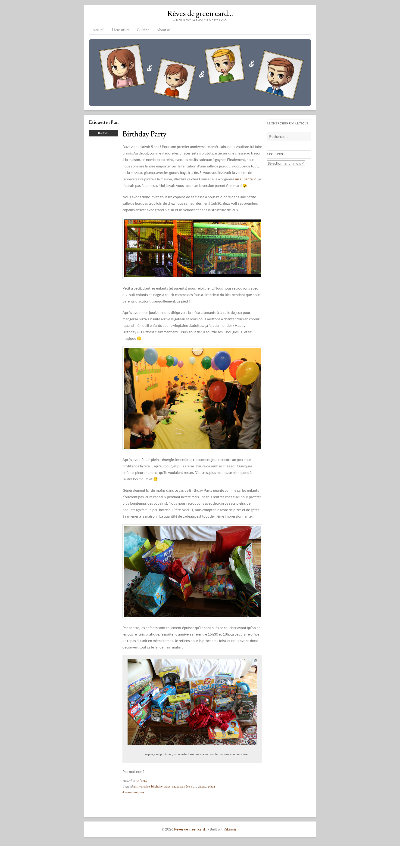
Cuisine (143, 30)
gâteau (202, 786)
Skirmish (231, 829)
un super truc (245, 179)
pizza (211, 786)
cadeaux (177, 786)
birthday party (161, 786)
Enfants (141, 781)
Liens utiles (120, 30)
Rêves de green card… (200, 14)
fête (187, 786)
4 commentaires (133, 792)
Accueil (98, 30)
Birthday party (144, 134)
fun (193, 786)
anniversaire (141, 786)
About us (163, 30)
